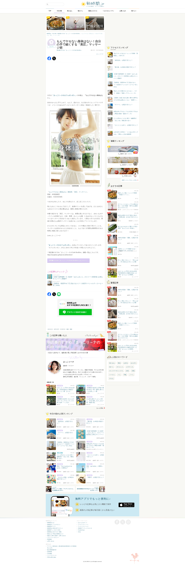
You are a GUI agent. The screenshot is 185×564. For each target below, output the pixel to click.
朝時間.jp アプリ (51, 526)
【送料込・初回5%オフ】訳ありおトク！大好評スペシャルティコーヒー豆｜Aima (126, 85)
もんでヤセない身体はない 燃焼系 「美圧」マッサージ (68, 192)
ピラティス (129, 367)
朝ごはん (112, 363)
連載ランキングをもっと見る (129, 180)
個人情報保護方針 (51, 550)
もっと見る (99, 408)
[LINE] (59, 295)
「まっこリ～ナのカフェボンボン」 (59, 245)
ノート (131, 374)
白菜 (127, 371)
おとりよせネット (82, 522)
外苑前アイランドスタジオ (85, 528)
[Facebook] (49, 60)
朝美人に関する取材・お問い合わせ (56, 535)
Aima (79, 532)
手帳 (125, 374)
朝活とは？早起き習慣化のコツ (55, 533)
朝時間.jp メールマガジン (53, 524)
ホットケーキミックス (116, 371)
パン (119, 374)
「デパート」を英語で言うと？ (123, 104)
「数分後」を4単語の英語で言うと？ (125, 67)
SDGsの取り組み (51, 557)
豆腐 (133, 371)
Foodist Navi (81, 530)
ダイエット (50, 329)
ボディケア (56, 329)
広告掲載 (49, 553)
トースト (112, 374)
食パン (111, 367)
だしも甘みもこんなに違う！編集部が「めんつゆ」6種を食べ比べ (125, 119)
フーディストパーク (83, 526)
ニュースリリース (51, 555)
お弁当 (126, 363)
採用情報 (49, 551)
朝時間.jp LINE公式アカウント (55, 528)
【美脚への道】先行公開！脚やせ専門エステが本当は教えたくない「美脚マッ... (124, 99)
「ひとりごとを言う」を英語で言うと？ (126, 125)
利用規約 (49, 539)
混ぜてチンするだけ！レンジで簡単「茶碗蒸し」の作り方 (124, 55)
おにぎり (133, 363)
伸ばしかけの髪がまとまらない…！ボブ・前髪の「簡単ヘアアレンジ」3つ (125, 92)
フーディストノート (83, 524)
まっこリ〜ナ (99, 54)
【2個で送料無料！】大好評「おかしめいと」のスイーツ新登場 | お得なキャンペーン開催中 (126, 76)
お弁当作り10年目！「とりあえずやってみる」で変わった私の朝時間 (126, 133)
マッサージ (62, 329)
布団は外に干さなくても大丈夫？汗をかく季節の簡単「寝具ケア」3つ (126, 112)
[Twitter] (54, 60)
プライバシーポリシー (53, 537)
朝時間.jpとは (50, 522)
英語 (119, 363)
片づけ (111, 378)
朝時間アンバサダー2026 (53, 530)
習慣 (71, 329)
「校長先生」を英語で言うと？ (123, 60)
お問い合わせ (50, 541)
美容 (68, 329)
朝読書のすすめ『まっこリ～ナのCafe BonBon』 (69, 50)
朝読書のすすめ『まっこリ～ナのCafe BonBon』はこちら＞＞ (68, 260)
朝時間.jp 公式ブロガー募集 (54, 532)
